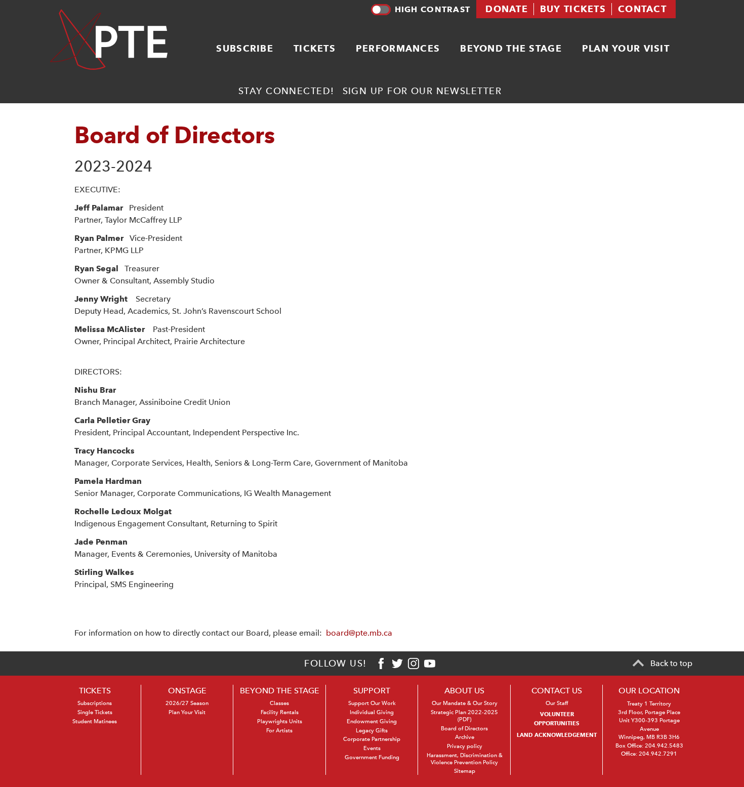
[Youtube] (430, 663)
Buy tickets (573, 9)
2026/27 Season (187, 703)
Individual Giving (372, 712)
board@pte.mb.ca (359, 633)
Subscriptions (94, 703)
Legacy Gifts (372, 730)
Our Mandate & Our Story (465, 703)
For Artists (279, 730)
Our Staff (557, 703)
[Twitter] (397, 663)
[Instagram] (413, 663)
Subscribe (244, 48)
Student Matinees (94, 721)
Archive (464, 737)
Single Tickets (94, 712)
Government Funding (372, 757)
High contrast (432, 9)
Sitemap (464, 771)
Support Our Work (372, 703)
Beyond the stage (510, 48)
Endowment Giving (372, 721)
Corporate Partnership (371, 739)
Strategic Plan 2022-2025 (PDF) (464, 716)
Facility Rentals (280, 712)
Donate (506, 9)
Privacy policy (464, 746)
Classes (279, 703)
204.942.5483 (664, 745)
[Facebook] (381, 663)
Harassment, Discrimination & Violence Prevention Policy (465, 759)
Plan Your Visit (187, 712)
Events (372, 748)
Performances (398, 48)
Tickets (315, 48)
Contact (642, 9)
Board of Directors (464, 728)
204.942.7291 (658, 754)
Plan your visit (626, 48)
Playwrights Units (279, 721)
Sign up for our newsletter (422, 91)
